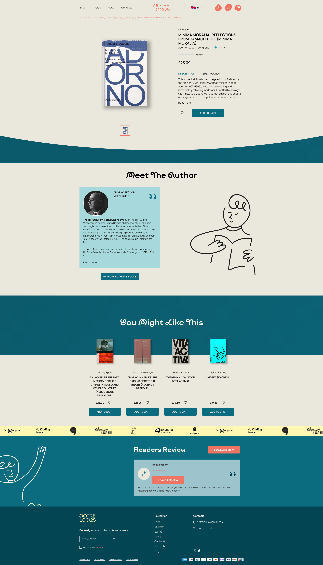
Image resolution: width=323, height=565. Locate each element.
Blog (156, 551)
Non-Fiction (99, 18)
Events (158, 531)
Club (98, 7)
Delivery (159, 527)
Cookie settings (132, 559)
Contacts (126, 7)
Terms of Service (115, 559)
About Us (159, 546)
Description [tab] (186, 73)
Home (81, 18)
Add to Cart (208, 113)
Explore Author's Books (120, 276)
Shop (82, 7)
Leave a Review (224, 449)
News (111, 7)
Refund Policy (84, 559)
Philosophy (130, 18)
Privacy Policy (99, 547)
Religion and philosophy (114, 18)
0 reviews (199, 54)
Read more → (90, 262)
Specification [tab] (211, 73)
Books (89, 18)
